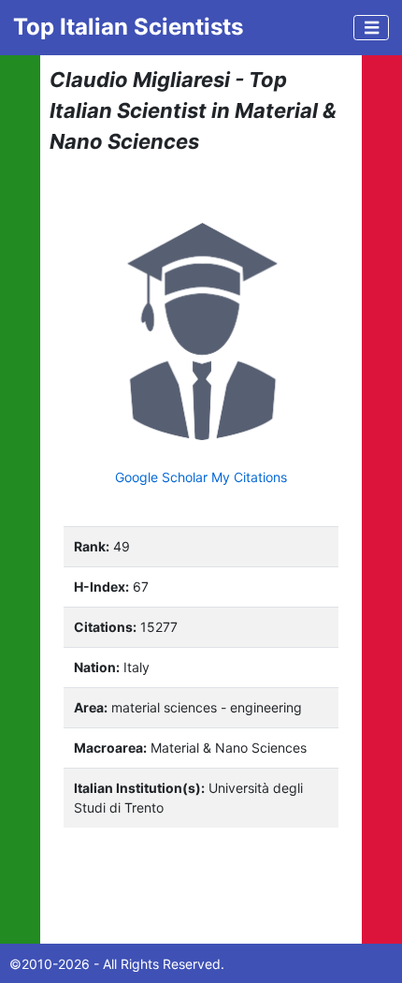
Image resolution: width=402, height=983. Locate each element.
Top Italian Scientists (128, 26)
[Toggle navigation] (371, 27)
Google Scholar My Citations (201, 477)
